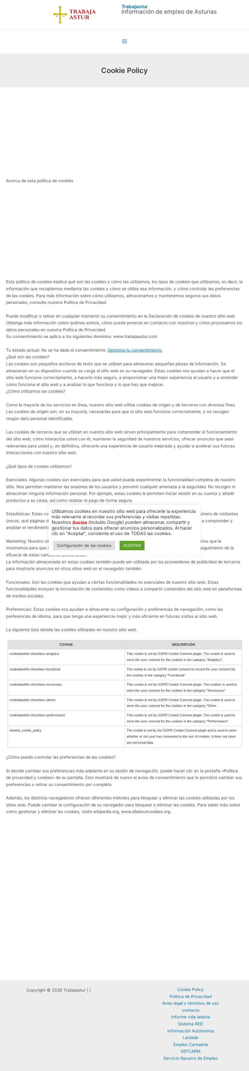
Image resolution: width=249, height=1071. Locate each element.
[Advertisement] (124, 132)
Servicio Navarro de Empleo (190, 1058)
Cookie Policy (190, 989)
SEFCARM (190, 1051)
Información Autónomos (190, 1030)
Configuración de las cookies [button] (84, 545)
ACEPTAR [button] (132, 545)
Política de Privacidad (190, 996)
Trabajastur (134, 6)
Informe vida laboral (190, 1016)
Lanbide (190, 1037)
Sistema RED (190, 1023)
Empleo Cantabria (190, 1044)
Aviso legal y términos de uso (190, 1003)
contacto (191, 1010)
